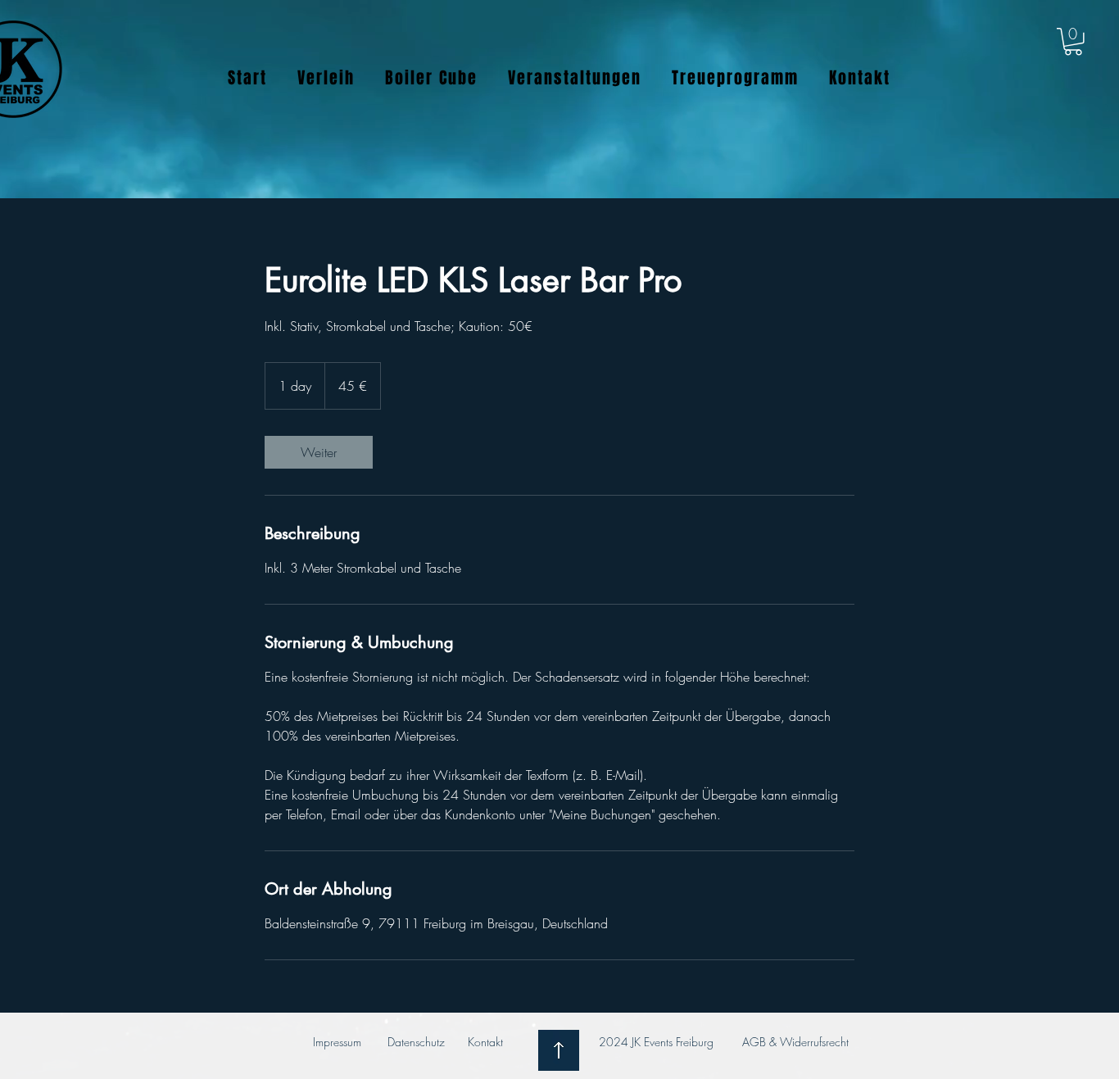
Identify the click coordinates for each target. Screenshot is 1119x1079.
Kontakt (487, 1042)
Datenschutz (416, 1042)
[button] (1073, 42)
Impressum (337, 1042)
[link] (319, 452)
